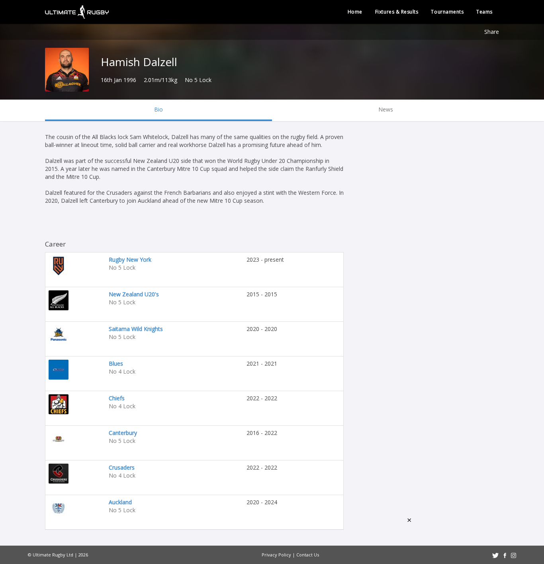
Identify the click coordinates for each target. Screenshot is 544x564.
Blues (116, 363)
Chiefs (117, 398)
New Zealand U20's (134, 294)
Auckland (120, 502)
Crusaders (122, 467)
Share (491, 31)
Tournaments (447, 11)
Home (355, 11)
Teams (484, 11)
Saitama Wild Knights (136, 329)
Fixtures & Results (397, 11)
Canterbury (123, 433)
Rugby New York (130, 259)
